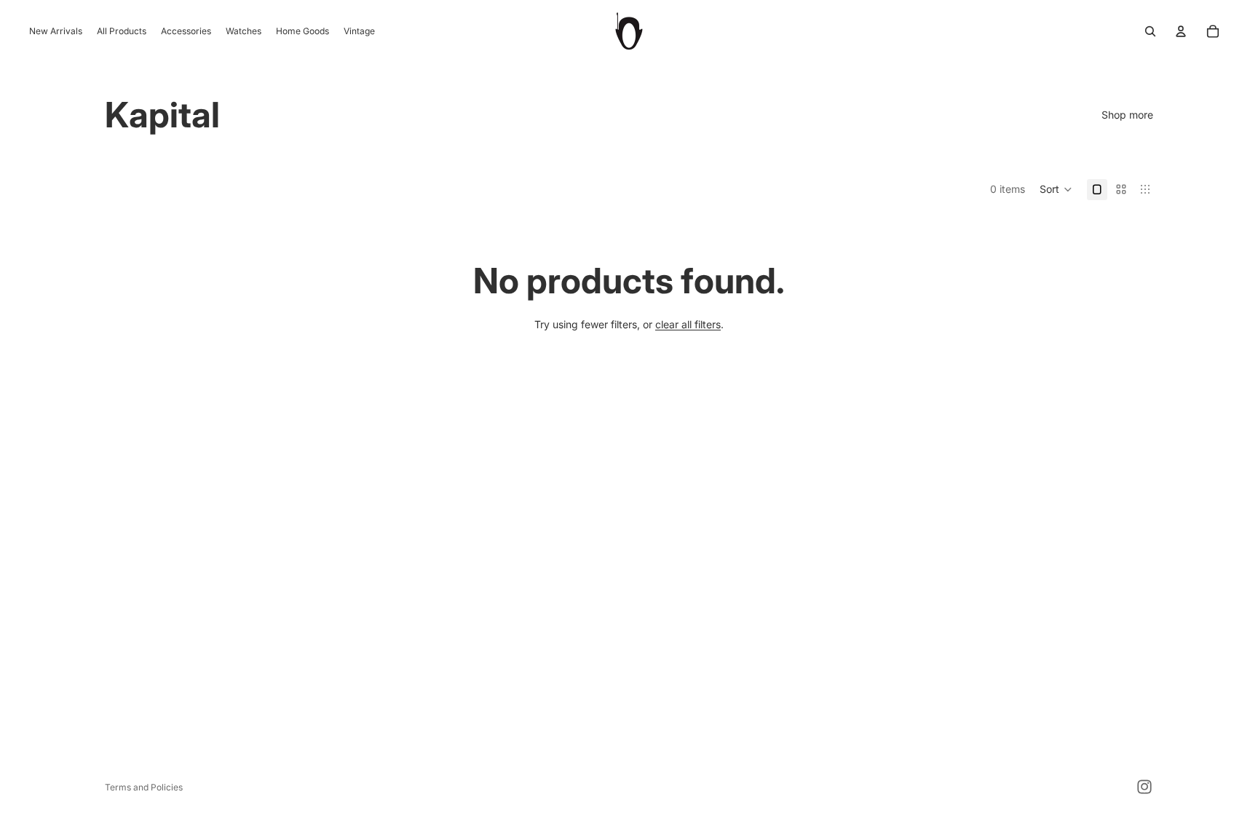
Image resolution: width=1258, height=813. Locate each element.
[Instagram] (1144, 787)
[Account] (1181, 31)
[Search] (1150, 31)
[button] (1056, 189)
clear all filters (688, 324)
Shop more (1127, 114)
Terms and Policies (144, 787)
